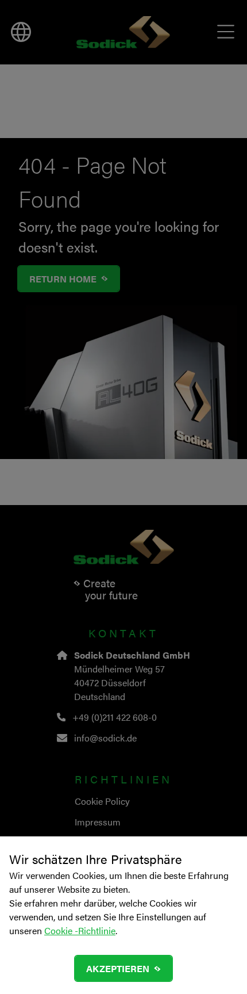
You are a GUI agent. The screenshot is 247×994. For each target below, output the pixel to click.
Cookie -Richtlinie (79, 930)
